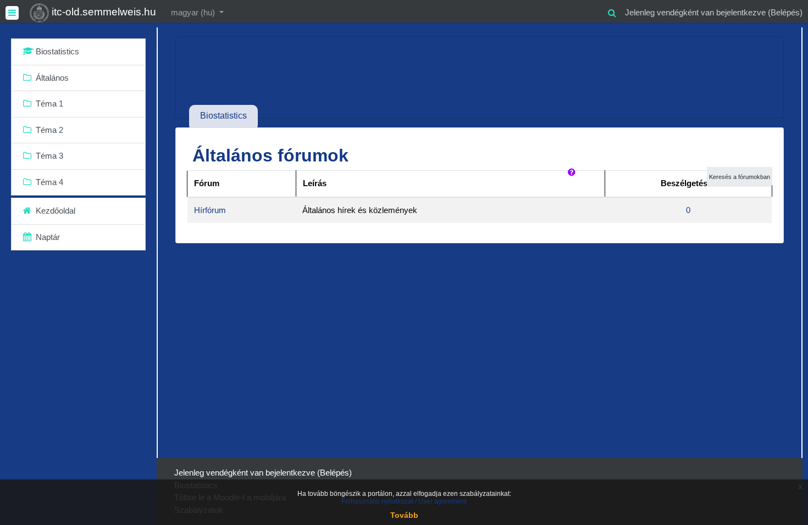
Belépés (785, 12)
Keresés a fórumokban (739, 177)
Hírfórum (210, 210)
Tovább (404, 515)
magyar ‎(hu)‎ (194, 12)
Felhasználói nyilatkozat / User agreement (404, 501)
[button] (611, 11)
